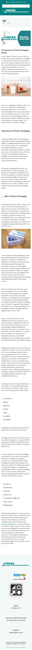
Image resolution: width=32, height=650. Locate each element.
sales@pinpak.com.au (16, 631)
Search (27, 6)
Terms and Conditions (21, 647)
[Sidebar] (2, 197)
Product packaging (7, 524)
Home (4, 23)
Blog (8, 23)
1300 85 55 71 (16, 607)
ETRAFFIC (23, 644)
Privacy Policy (12, 647)
